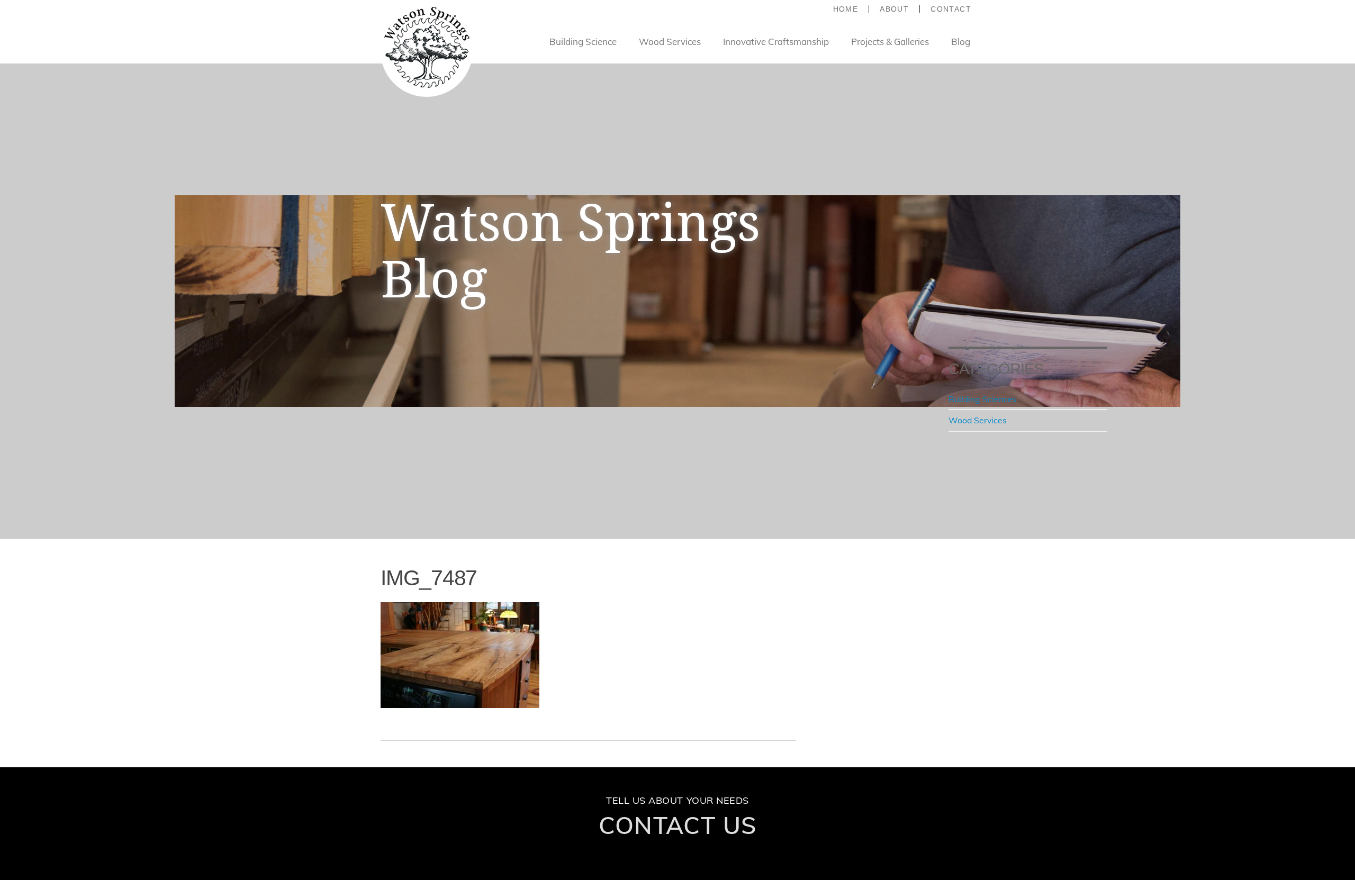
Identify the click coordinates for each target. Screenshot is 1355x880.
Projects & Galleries (890, 41)
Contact (951, 9)
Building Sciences (982, 399)
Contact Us (678, 825)
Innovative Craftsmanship (776, 41)
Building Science (583, 41)
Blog (960, 41)
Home (846, 9)
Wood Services (670, 41)
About (894, 9)
